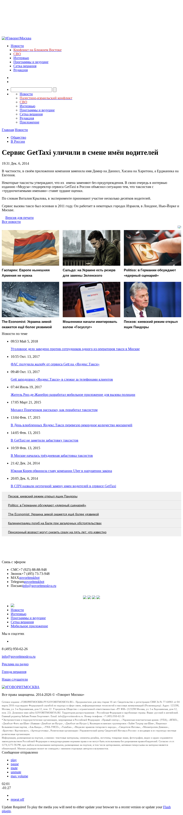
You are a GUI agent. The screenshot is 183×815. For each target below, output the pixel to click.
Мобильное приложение (29, 626)
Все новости (11, 222)
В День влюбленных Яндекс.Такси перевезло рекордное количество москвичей (71, 425)
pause (15, 764)
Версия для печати (19, 218)
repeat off (17, 799)
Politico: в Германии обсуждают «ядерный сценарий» (47, 505)
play (14, 760)
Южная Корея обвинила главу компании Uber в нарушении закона (61, 471)
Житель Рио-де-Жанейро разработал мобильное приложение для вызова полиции (73, 395)
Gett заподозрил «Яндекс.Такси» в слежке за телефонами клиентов (62, 379)
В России (18, 141)
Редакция (20, 70)
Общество (18, 137)
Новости (17, 46)
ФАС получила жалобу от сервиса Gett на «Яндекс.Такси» (55, 364)
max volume (19, 776)
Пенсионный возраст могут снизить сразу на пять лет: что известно (57, 532)
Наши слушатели (15, 679)
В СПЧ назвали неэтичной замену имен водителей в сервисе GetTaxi (63, 486)
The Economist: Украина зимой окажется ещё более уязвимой (53, 514)
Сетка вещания (24, 66)
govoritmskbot (29, 578)
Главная (8, 130)
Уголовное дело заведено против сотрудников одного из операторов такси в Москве (75, 349)
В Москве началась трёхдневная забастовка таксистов (52, 455)
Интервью (21, 58)
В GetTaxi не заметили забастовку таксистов (44, 440)
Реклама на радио (15, 664)
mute (14, 768)
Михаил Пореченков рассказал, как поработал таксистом (54, 410)
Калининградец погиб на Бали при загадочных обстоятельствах (55, 523)
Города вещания (14, 672)
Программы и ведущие (30, 62)
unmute (16, 772)
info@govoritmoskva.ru (39, 586)
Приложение (29, 122)
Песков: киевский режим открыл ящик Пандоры (42, 496)
